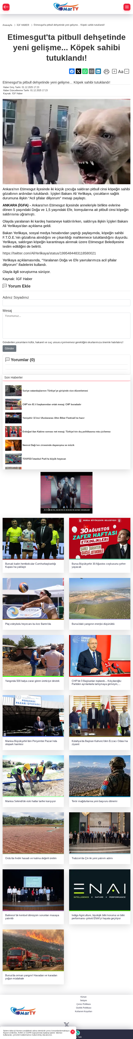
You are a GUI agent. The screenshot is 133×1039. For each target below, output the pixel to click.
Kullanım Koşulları (83, 1011)
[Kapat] (73, 1031)
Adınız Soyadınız (16, 297)
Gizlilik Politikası (83, 1008)
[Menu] (126, 7)
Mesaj (7, 310)
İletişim (83, 1000)
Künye (84, 997)
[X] (66, 1025)
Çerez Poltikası (84, 1004)
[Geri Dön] (6, 7)
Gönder (9, 348)
